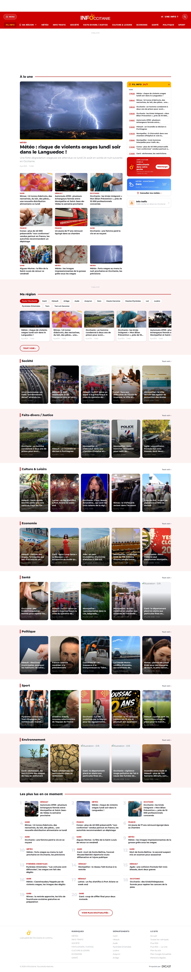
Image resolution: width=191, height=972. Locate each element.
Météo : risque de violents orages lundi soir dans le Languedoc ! (70, 149)
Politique (28, 631)
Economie (29, 523)
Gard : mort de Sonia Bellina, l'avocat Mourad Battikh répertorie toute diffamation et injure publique (95, 855)
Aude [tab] (77, 301)
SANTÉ (155, 25)
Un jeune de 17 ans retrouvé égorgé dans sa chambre (69, 232)
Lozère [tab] (157, 301)
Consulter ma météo (150, 193)
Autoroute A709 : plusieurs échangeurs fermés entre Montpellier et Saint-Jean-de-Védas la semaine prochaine (70, 200)
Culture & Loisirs (34, 469)
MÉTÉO (44, 25)
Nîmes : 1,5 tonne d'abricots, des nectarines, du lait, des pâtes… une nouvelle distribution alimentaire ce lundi (36, 200)
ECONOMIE (141, 25)
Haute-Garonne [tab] (113, 301)
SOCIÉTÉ (74, 25)
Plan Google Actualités (160, 954)
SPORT (181, 25)
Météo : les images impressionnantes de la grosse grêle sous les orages (70, 271)
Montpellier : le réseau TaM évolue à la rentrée (97, 868)
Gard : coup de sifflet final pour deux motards (97, 897)
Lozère (116, 950)
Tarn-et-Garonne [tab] (62, 306)
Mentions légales (158, 958)
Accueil (153, 936)
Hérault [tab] (55, 301)
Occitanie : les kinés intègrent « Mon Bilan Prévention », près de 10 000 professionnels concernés (106, 200)
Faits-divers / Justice (37, 415)
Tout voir (29, 348)
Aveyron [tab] (88, 301)
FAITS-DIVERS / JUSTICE (95, 25)
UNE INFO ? (169, 16)
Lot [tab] (147, 301)
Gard (115, 936)
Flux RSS (154, 943)
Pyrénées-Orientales (122, 947)
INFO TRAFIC (59, 25)
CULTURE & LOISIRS (122, 25)
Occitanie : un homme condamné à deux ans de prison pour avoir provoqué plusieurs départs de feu (98, 332)
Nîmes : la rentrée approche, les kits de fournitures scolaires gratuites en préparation (45, 899)
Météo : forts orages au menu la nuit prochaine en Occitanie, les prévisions (106, 271)
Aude (115, 943)
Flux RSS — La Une (158, 947)
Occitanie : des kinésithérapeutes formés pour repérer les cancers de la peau (148, 884)
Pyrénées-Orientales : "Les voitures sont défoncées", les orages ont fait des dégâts (46, 869)
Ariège (116, 958)
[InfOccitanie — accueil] (96, 17)
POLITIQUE (168, 25)
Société (27, 361)
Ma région (28, 24)
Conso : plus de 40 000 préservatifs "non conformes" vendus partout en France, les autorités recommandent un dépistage (35, 236)
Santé (26, 577)
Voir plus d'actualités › (95, 913)
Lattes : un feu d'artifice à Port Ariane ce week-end (98, 882)
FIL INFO (10, 25)
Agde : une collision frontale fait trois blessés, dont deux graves (148, 868)
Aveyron (116, 954)
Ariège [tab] (66, 301)
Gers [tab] (99, 301)
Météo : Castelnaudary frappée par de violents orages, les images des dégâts (45, 882)
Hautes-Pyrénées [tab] (133, 301)
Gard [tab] (44, 301)
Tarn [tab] (47, 306)
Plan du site (155, 950)
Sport (26, 685)
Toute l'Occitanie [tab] (29, 301)
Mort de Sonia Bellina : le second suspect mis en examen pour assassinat (150, 853)
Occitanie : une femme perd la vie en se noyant (105, 232)
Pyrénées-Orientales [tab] (31, 306)
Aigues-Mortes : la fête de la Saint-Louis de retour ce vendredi (34, 271)
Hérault (116, 939)
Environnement (33, 739)
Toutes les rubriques (159, 939)
